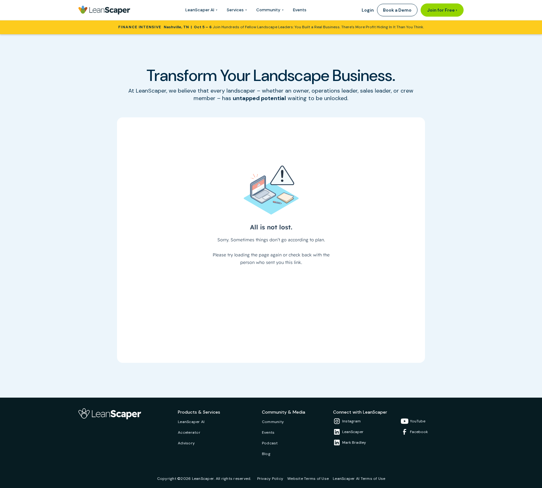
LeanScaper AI (191, 422)
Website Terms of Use (308, 478)
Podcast (270, 443)
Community (273, 422)
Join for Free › (442, 10)
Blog (266, 454)
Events (299, 10)
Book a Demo (397, 10)
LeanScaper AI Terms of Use (359, 478)
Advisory (186, 443)
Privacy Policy (270, 478)
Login (368, 10)
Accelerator (189, 432)
